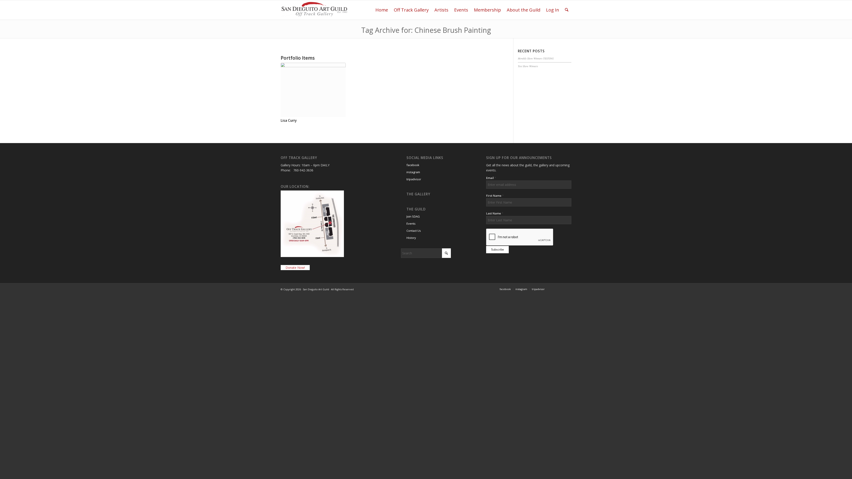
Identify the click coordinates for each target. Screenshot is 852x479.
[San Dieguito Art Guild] (314, 12)
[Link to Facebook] (554, 289)
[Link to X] (561, 289)
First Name (495, 196)
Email (491, 178)
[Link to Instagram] (568, 289)
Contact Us (413, 231)
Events (411, 224)
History (411, 238)
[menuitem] (382, 10)
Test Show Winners (528, 66)
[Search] (566, 10)
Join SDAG (413, 216)
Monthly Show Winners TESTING (536, 58)
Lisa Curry (289, 120)
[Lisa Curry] (313, 90)
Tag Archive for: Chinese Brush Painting (426, 30)
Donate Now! (295, 267)
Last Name (494, 213)
